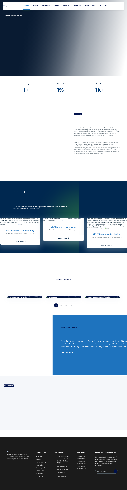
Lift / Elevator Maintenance (63, 227)
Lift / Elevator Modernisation (106, 234)
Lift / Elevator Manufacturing (20, 230)
